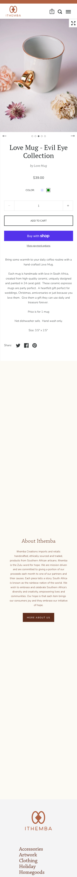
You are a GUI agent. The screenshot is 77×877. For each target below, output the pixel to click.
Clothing (28, 861)
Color (30, 190)
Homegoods (31, 872)
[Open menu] (68, 12)
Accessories (31, 849)
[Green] (48, 190)
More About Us (38, 617)
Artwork (28, 855)
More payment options (38, 245)
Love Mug (40, 166)
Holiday (27, 866)
